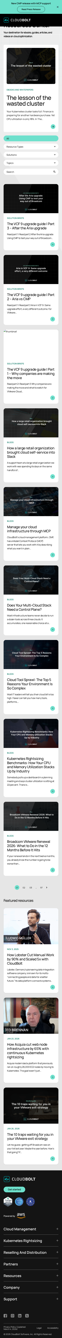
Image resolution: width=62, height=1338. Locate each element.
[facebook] (5, 1315)
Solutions (11, 154)
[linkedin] (19, 1315)
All (7, 138)
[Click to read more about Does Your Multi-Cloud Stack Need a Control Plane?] (31, 600)
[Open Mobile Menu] (56, 20)
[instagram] (12, 1315)
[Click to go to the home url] (17, 20)
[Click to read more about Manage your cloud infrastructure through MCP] (31, 524)
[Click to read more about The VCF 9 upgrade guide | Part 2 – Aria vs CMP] (31, 290)
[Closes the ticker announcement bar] (57, 7)
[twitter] (27, 1315)
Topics (9, 162)
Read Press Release (31, 9)
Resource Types (14, 146)
